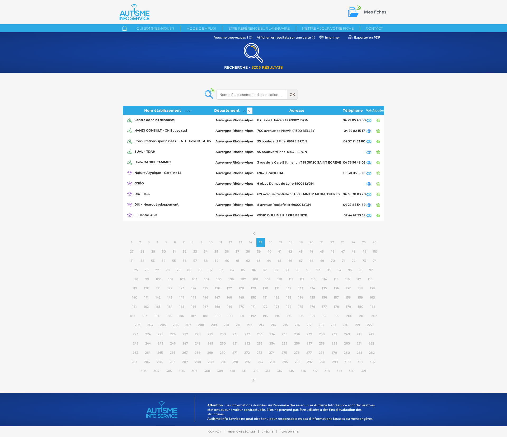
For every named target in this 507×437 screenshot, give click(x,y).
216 (297, 325)
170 (241, 307)
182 (132, 316)
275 (284, 353)
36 (227, 251)
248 (198, 343)
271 (234, 353)
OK (292, 94)
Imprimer (332, 37)
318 (327, 371)
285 (160, 362)
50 (375, 251)
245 (160, 343)
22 (332, 242)
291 (235, 362)
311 (244, 371)
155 (312, 297)
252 (247, 343)
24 (353, 242)
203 (137, 325)
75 (136, 270)
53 (153, 261)
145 (193, 297)
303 (144, 371)
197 (312, 316)
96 (360, 270)
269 (210, 353)
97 (371, 270)
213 (261, 325)
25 (364, 242)
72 (353, 261)
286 (172, 362)
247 (185, 343)
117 (358, 279)
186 (181, 316)
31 (174, 251)
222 (370, 325)
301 (360, 362)
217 (309, 325)
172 (264, 307)
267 (185, 353)
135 (324, 288)
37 (237, 251)
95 (350, 270)
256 (297, 343)
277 (309, 353)
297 (310, 362)
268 (197, 353)
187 (193, 316)
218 (321, 325)
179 (348, 307)
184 (156, 316)
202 (374, 316)
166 (193, 307)
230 (223, 334)
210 (226, 325)
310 (232, 371)
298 (322, 362)
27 (132, 251)
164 (169, 307)
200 (349, 316)
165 (181, 307)
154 (300, 297)
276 (296, 353)
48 (354, 251)
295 (285, 362)
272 (247, 353)
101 (170, 279)
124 (193, 288)
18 (291, 242)
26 (374, 242)
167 (205, 307)
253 (259, 343)
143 (169, 297)
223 (135, 334)
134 (312, 288)
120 (146, 288)
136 (336, 288)
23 (343, 242)
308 (207, 371)
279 (334, 353)
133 (300, 288)
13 (240, 242)
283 (134, 362)
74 (375, 261)
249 (210, 343)
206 (176, 325)
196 (300, 316)
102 (182, 279)
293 (260, 362)
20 (311, 242)
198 (324, 316)
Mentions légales (241, 431)
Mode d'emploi (201, 28)
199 (336, 316)
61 (237, 261)
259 (334, 343)
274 (272, 353)
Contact (374, 28)
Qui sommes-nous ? (155, 28)
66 (290, 261)
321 (363, 371)
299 (335, 362)
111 (291, 279)
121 (158, 288)
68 (311, 261)
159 (360, 297)
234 (272, 334)
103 (194, 279)
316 (303, 371)
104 (206, 279)
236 (297, 334)
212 (249, 325)
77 (157, 270)
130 (265, 288)
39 (259, 251)
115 (336, 279)
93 (329, 270)
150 (253, 297)
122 (169, 288)
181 (372, 307)
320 (351, 371)
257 (309, 343)
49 (364, 251)
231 (235, 334)
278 (322, 353)
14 (250, 242)
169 (229, 307)
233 (259, 334)
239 (334, 334)
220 (345, 325)
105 (219, 279)
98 (136, 279)
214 (273, 325)
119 (135, 288)
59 (216, 261)
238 (322, 334)
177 (324, 307)
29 (153, 251)
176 (312, 307)
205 (163, 325)
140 (134, 297)
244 (148, 343)
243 (135, 343)
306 (182, 371)
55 (174, 261)
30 (164, 251)
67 (301, 261)
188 (205, 316)
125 (205, 288)
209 (214, 325)
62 (248, 261)
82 (211, 270)
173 (276, 307)
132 (288, 288)
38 (248, 251)
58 (206, 261)
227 (185, 334)
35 (216, 251)
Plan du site (289, 431)
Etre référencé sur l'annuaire (259, 28)
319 (339, 371)
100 (158, 279)
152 (276, 297)
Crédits (267, 431)
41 (279, 251)
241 (359, 334)
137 (348, 288)
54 (163, 261)
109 (267, 279)
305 (169, 371)
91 (307, 270)
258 (322, 343)
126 (217, 288)
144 (181, 297)
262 (371, 343)
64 (269, 261)
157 (336, 297)
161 (134, 307)
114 (324, 279)
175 (300, 307)
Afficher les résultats (284, 37)
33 (195, 251)
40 (269, 251)
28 (142, 251)
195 (289, 316)
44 (311, 251)
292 (248, 362)
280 (347, 353)
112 (302, 279)
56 (184, 261)
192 (253, 316)
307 (194, 371)
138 (360, 288)
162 (146, 307)
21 (321, 242)
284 (147, 362)
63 (258, 261)
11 (220, 242)
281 (359, 353)
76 (146, 270)
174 (288, 307)
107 (243, 279)
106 (231, 279)
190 (230, 316)
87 (265, 270)
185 (169, 316)
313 (267, 371)
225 (160, 334)
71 (343, 261)
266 (172, 353)
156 (324, 297)
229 (210, 334)
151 (265, 297)
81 (200, 270)
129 (253, 288)
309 (220, 371)
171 (253, 307)
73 (364, 261)
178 (336, 307)
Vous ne (231, 37)
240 (347, 334)
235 (284, 334)
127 (229, 288)
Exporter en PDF (367, 37)
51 (132, 261)
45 (322, 251)
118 (370, 279)
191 (242, 316)
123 (181, 288)
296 (297, 362)
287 (185, 362)
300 (348, 362)
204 (150, 325)
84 (232, 270)
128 (241, 288)
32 (184, 251)
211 (238, 325)
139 (372, 288)
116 (347, 279)
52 (142, 261)
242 (371, 334)
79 (178, 270)
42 (290, 251)
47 (343, 251)
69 (322, 261)
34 (206, 251)
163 (158, 307)
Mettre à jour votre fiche (328, 28)
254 (272, 343)
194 (277, 316)
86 (254, 270)
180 (360, 307)
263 (135, 353)
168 (217, 307)
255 (284, 343)
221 (357, 325)
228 (198, 334)
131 (277, 288)
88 (276, 270)
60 (227, 261)
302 (372, 362)
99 (147, 279)
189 (217, 316)
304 (156, 371)
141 (146, 297)
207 (188, 325)
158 (348, 297)
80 (189, 270)
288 (198, 362)
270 (223, 353)
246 (173, 343)
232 (247, 334)
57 (195, 261)
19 (301, 242)
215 (285, 325)
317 (315, 371)
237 (309, 334)
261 (359, 343)
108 (255, 279)
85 (243, 270)
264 (148, 353)
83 (221, 270)
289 (211, 362)
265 (160, 353)
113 (313, 279)
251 (235, 343)
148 (229, 297)
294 (272, 362)
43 (301, 251)
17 (280, 242)
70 (333, 261)
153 (288, 297)
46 (332, 251)
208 (201, 325)
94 (339, 270)
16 (270, 242)
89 (287, 270)
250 (223, 343)
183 (144, 316)
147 (217, 297)
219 (333, 325)
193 (265, 316)
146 (205, 297)
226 (173, 334)
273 (259, 353)
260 (347, 343)
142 (158, 297)
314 (279, 371)
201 (361, 316)
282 (372, 353)
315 (291, 371)
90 (297, 270)
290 (223, 362)
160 (372, 297)
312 (255, 371)
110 (279, 279)
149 (241, 297)
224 (148, 334)
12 (230, 242)
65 (279, 261)
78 (168, 270)
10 (211, 242)
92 (318, 270)
